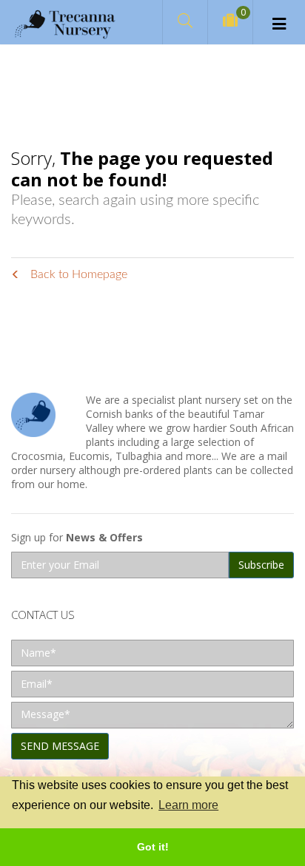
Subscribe (261, 565)
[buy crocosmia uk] (64, 22)
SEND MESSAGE (60, 746)
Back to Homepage (77, 274)
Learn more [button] (188, 805)
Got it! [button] (153, 847)
